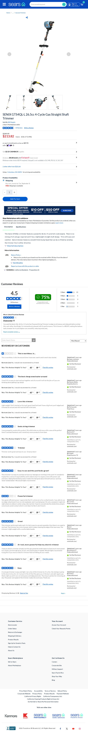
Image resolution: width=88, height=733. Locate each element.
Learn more (59, 223)
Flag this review (48, 367)
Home (8, 13)
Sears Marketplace (15, 658)
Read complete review (10, 332)
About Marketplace (14, 665)
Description (8, 227)
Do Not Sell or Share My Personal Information (43, 702)
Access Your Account (59, 625)
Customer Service (15, 621)
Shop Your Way (57, 676)
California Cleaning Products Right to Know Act (43, 699)
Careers (54, 662)
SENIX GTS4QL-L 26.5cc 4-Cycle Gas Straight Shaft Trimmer (36, 116)
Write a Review (29, 128)
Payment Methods (63, 694)
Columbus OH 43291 (14, 172)
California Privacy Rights (32, 696)
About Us (11, 650)
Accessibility (38, 691)
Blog (53, 680)
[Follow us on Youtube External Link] (73, 728)
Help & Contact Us (14, 647)
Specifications (21, 227)
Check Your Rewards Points (61, 628)
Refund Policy (62, 691)
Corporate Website (24, 694)
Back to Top (24, 593)
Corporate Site (57, 665)
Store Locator (12, 625)
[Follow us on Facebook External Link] (60, 728)
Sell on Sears (12, 662)
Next (63, 593)
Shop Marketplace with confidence (15, 218)
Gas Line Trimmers (20, 13)
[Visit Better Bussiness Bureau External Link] (11, 728)
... (12, 13)
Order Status (12, 628)
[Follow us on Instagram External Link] (80, 728)
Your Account (57, 621)
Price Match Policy (25, 691)
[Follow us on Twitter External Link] (67, 728)
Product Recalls (13, 639)
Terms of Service (50, 691)
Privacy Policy (37, 694)
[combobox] (48, 4)
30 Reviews (19, 128)
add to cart (15, 199)
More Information (12, 250)
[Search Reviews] (34, 340)
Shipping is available (14, 186)
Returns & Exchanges (15, 632)
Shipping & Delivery (14, 636)
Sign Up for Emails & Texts (16, 643)
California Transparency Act (52, 696)
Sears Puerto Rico (58, 673)
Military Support (57, 669)
